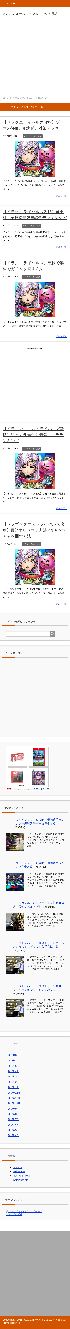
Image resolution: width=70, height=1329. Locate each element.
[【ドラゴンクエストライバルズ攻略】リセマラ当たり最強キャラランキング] (35, 487)
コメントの (21, 1175)
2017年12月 (14, 1092)
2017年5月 (13, 1130)
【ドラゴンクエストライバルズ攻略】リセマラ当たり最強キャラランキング (33, 434)
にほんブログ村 (14, 1214)
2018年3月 (13, 1076)
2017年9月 (13, 1108)
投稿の (19, 1171)
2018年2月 (13, 1082)
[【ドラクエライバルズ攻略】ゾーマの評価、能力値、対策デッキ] (35, 174)
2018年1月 (13, 1087)
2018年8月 (13, 1055)
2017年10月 (14, 1103)
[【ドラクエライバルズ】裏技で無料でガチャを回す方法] (35, 315)
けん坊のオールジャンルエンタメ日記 (30, 14)
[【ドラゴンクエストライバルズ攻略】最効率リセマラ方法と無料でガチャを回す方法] (35, 582)
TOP (25, 97)
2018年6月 (13, 1066)
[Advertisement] (35, 57)
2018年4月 (13, 1071)
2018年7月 (13, 1060)
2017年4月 (13, 1135)
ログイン (17, 1167)
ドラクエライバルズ (32, 136)
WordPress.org (20, 1180)
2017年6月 (13, 1125)
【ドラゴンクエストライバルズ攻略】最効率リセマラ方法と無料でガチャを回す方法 (35, 530)
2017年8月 (13, 1114)
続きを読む (61, 196)
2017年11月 (14, 1098)
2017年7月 (13, 1119)
